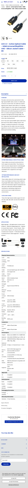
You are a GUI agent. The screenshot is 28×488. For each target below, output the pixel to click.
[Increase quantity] (15, 76)
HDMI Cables (4, 54)
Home (2, 5)
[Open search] (18, 2)
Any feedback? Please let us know (14, 421)
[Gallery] (14, 25)
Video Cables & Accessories (12, 5)
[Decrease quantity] (8, 76)
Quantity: (3, 76)
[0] (25, 2)
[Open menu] (2, 2)
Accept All (13, 478)
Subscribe (6, 464)
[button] (14, 94)
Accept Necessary (13, 481)
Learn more (20, 475)
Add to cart (14, 80)
